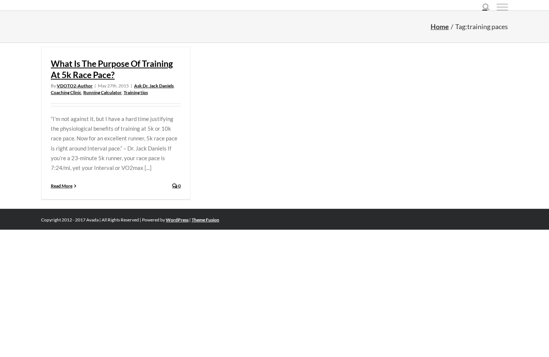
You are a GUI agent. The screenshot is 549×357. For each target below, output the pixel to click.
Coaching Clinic (66, 92)
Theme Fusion (205, 220)
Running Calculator (102, 92)
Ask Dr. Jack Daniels (154, 86)
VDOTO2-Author (75, 86)
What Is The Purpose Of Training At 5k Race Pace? (112, 69)
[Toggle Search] (486, 6)
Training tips (136, 92)
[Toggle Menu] (502, 7)
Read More (61, 186)
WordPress (177, 220)
